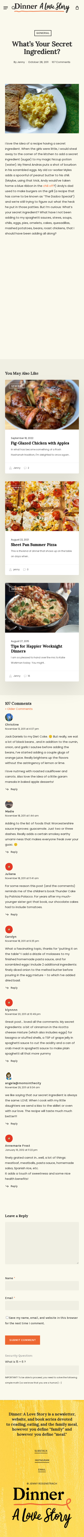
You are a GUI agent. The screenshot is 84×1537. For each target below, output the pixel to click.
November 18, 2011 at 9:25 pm (22, 941)
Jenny (21, 62)
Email (10, 1298)
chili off (48, 186)
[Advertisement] (42, 284)
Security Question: (19, 1355)
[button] (6, 8)
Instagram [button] (42, 1460)
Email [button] (42, 1469)
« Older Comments (19, 709)
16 (28, 676)
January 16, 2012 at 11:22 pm (21, 1150)
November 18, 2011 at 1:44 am (22, 815)
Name (10, 1278)
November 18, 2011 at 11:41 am (22, 878)
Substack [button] (41, 1451)
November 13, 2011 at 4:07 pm (22, 728)
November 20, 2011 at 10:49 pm (23, 1014)
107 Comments (61, 62)
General (42, 33)
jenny (16, 569)
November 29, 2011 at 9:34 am (22, 1087)
